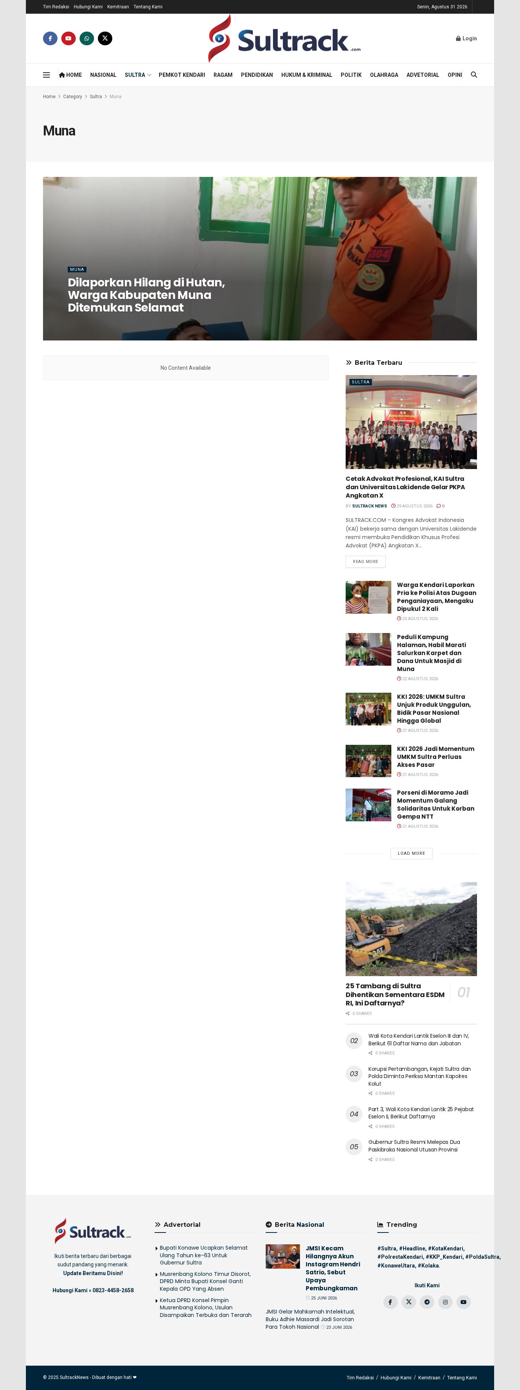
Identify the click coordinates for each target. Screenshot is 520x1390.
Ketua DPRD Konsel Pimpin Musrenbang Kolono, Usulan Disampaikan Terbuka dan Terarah (206, 1307)
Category (72, 96)
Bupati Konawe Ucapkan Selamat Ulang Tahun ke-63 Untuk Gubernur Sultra (204, 1255)
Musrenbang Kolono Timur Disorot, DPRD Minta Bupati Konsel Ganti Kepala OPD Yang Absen (205, 1281)
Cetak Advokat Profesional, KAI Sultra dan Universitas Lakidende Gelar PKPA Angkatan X (405, 487)
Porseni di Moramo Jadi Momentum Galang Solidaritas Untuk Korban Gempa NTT (435, 805)
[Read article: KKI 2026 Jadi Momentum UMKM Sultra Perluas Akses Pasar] (368, 761)
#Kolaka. (429, 1266)
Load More (411, 853)
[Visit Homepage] (284, 38)
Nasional (103, 75)
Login (469, 38)
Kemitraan (118, 7)
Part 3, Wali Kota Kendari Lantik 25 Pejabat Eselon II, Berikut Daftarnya (421, 1113)
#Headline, (413, 1248)
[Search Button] (474, 75)
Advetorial (423, 75)
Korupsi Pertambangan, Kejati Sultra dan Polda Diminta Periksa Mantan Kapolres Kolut (419, 1076)
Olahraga (384, 75)
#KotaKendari (445, 1248)
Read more (369, 561)
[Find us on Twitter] (105, 38)
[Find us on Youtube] (68, 38)
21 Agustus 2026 (419, 730)
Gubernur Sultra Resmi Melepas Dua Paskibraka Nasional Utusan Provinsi (414, 1145)
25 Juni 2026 (323, 1298)
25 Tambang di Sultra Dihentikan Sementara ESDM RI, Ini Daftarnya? (395, 994)
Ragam (223, 75)
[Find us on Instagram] (445, 1302)
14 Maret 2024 (133, 322)
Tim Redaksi (56, 7)
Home (73, 75)
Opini (455, 75)
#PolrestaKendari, (400, 1257)
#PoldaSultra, (483, 1257)
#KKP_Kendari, (445, 1257)
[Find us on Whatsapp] (87, 38)
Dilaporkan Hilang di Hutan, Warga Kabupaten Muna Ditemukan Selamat (146, 295)
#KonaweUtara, (396, 1266)
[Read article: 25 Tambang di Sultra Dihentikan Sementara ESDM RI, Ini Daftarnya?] (411, 929)
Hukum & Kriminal (306, 75)
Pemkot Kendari (182, 75)
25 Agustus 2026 (419, 618)
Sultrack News (91, 322)
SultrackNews (74, 1377)
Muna (115, 96)
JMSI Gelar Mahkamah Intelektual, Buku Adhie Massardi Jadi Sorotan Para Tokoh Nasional (310, 1319)
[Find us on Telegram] (427, 1302)
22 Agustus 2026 (419, 678)
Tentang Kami (148, 7)
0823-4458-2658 (113, 1290)
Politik (351, 75)
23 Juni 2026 (338, 1327)
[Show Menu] (46, 75)
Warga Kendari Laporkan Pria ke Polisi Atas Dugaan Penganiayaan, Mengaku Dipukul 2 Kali (436, 597)
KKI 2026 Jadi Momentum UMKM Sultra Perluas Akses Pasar (435, 757)
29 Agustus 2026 (414, 506)
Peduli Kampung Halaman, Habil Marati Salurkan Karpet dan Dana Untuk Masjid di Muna (431, 653)
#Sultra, (387, 1248)
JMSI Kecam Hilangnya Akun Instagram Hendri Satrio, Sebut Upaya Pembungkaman (333, 1268)
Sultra (135, 75)
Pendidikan (257, 75)
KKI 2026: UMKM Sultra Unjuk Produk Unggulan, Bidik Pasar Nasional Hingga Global (434, 709)
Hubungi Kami (88, 7)
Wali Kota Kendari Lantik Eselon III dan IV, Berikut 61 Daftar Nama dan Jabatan (418, 1039)
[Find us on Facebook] (50, 38)
